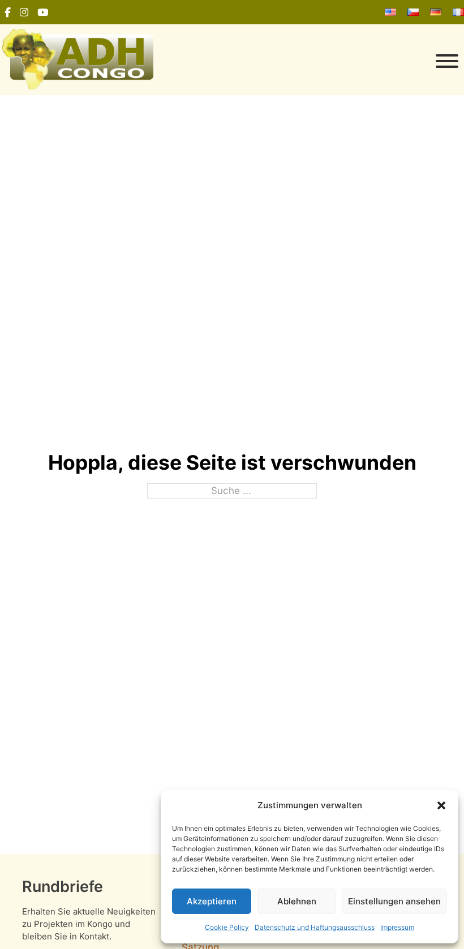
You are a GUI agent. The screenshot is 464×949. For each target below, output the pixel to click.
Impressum (397, 927)
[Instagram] (24, 12)
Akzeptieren (212, 901)
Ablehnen (296, 901)
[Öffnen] (311, 61)
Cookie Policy (227, 927)
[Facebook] (7, 12)
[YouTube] (43, 12)
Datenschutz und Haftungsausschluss (315, 927)
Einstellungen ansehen (394, 901)
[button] (441, 805)
